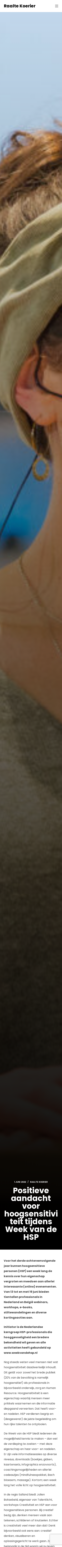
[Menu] (56, 6)
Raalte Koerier (19, 6)
